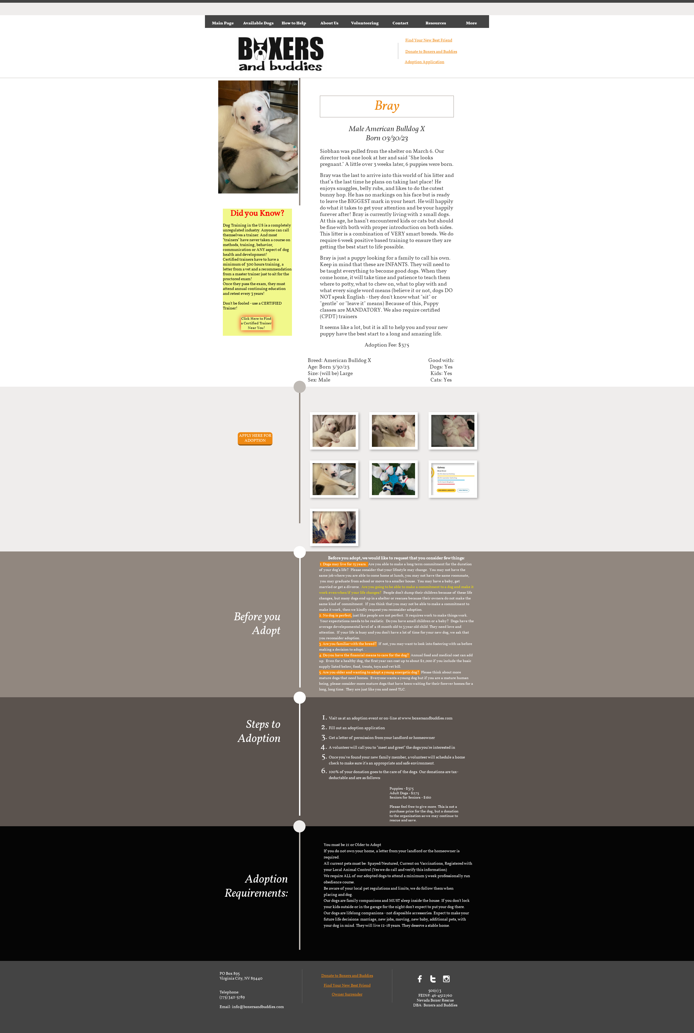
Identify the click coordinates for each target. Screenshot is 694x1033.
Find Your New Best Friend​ (428, 40)
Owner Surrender (347, 995)
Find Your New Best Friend (347, 986)
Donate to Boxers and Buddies (431, 52)
